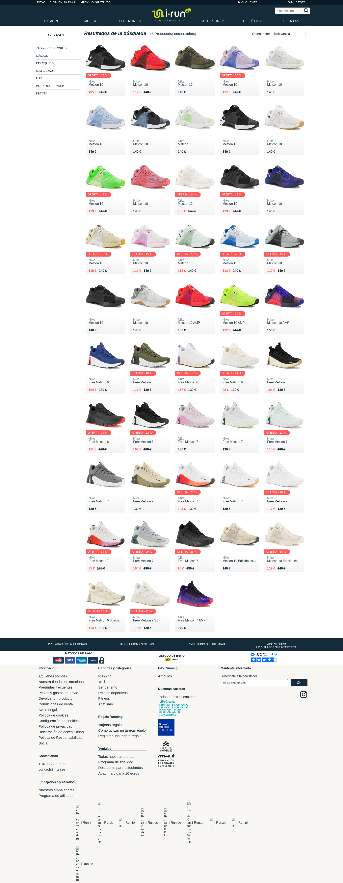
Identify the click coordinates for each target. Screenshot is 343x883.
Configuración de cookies (59, 721)
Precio (41, 93)
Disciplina (44, 70)
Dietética (252, 21)
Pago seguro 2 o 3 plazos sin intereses (276, 646)
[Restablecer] (68, 35)
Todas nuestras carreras (177, 697)
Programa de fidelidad (115, 762)
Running (105, 676)
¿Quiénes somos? (53, 676)
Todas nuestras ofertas (116, 757)
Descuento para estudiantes (120, 768)
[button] (288, 34)
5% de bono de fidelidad (206, 644)
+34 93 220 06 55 (52, 764)
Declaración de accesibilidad (61, 732)
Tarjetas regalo (110, 725)
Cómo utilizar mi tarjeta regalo (122, 730)
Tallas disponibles (51, 48)
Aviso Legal (48, 710)
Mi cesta (298, 2)
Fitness (104, 698)
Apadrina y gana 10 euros (118, 773)
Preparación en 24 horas (67, 644)
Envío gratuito (97, 2)
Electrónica (129, 21)
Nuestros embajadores (56, 790)
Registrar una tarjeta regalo (120, 736)
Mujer (90, 21)
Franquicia (45, 63)
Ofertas (291, 21)
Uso (39, 78)
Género (42, 55)
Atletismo (105, 704)
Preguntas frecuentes (55, 687)
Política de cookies (53, 715)
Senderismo (107, 687)
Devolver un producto (55, 698)
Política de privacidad (55, 726)
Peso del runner (50, 85)
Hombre (52, 21)
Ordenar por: (261, 34)
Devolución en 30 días (56, 2)
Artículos (165, 676)
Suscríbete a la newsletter (239, 676)
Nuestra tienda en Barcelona (61, 682)
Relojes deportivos (113, 693)
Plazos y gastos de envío (58, 693)
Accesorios (214, 21)
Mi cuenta (249, 2)
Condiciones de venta (56, 704)
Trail (101, 682)
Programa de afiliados (56, 796)
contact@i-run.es (52, 769)
